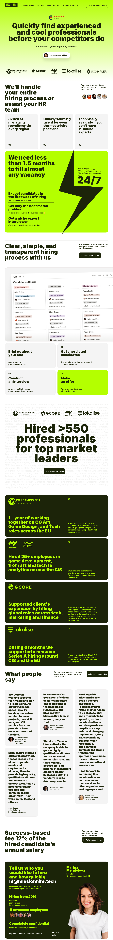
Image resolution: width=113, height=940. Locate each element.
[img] (46, 55)
